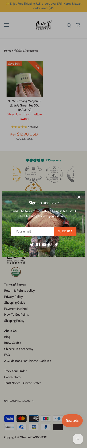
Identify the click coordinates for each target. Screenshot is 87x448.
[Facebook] (38, 244)
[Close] (79, 197)
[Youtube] (44, 244)
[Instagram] (50, 244)
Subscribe (65, 231)
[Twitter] (32, 244)
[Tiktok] (56, 244)
